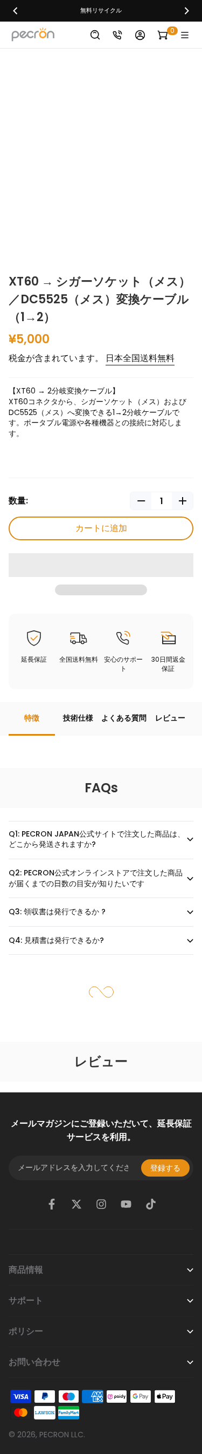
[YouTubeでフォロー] (126, 1204)
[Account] (140, 35)
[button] (101, 565)
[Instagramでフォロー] (101, 1204)
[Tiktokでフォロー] (150, 1204)
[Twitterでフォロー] (76, 1204)
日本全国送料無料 (140, 358)
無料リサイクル (101, 10)
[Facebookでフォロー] (51, 1204)
